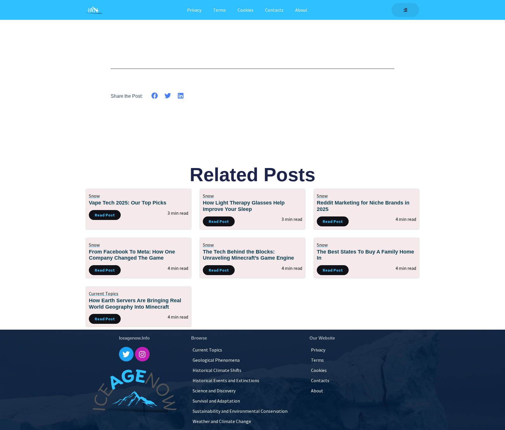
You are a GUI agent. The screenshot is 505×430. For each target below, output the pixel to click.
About (301, 10)
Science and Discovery (214, 391)
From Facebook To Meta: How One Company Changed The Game (132, 255)
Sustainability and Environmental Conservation (240, 411)
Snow (94, 196)
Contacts (274, 10)
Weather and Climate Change (222, 421)
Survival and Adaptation (216, 401)
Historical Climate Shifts (217, 370)
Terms (219, 10)
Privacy (194, 10)
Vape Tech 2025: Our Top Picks (127, 203)
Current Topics (103, 293)
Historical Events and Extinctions (226, 380)
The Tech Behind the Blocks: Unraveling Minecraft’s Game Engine (248, 255)
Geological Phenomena (216, 360)
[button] (154, 95)
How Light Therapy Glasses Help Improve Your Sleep (244, 206)
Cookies (245, 10)
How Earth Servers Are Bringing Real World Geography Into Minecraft (135, 304)
